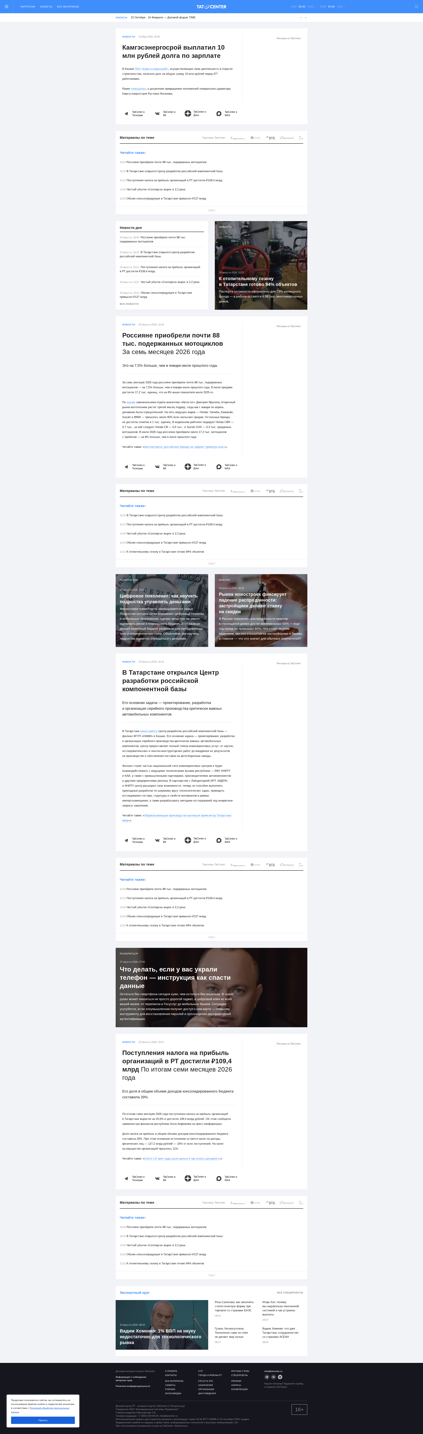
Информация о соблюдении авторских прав (131, 1379)
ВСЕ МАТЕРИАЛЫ (174, 1381)
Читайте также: (133, 152)
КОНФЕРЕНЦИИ (239, 1389)
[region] (43, 1411)
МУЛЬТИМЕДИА (173, 1393)
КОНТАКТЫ (171, 1375)
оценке (131, 402)
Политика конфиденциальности (133, 1386)
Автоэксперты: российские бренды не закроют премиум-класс (184, 446)
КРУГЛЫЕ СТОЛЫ (240, 1371)
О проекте (171, 1371)
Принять (43, 1420)
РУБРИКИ (170, 1389)
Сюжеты (46, 6)
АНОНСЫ (236, 1385)
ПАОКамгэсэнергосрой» (151, 68)
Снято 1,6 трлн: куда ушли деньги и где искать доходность (182, 1158)
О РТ (200, 1371)
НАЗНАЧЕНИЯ (205, 1385)
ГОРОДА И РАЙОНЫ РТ (210, 1375)
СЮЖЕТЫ (170, 1385)
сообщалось (139, 88)
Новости (128, 36)
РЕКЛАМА (236, 1381)
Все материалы (68, 6)
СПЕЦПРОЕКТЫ (239, 1375)
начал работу (149, 731)
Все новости (129, 304)
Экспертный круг (135, 1292)
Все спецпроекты (290, 1292)
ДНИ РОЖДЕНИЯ (207, 1393)
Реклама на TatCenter (289, 38)
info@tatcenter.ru (273, 1371)
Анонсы (121, 17)
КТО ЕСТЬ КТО (205, 1381)
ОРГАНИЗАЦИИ (206, 1389)
